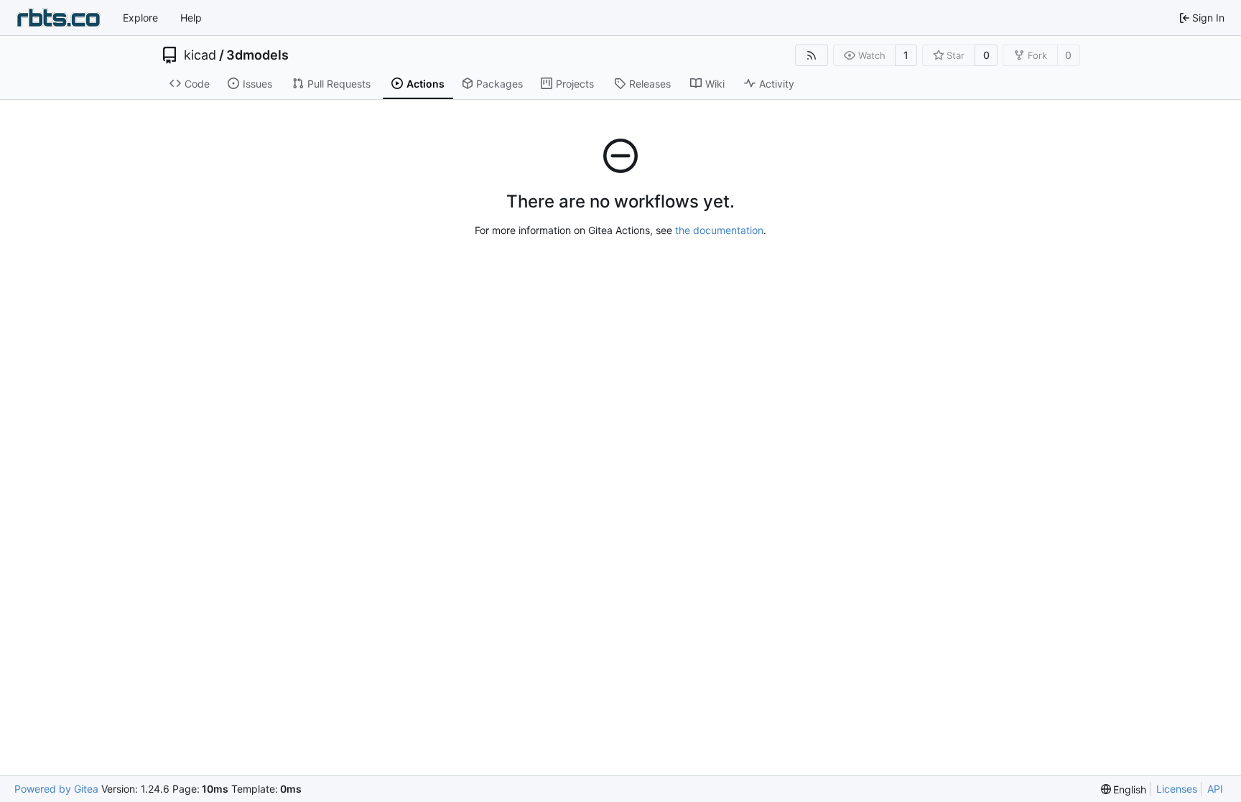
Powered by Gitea (56, 789)
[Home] (58, 18)
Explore (140, 17)
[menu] (1124, 789)
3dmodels (257, 55)
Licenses (1176, 789)
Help (191, 17)
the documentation (719, 230)
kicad (200, 55)
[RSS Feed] (811, 55)
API (1215, 789)
